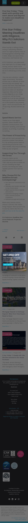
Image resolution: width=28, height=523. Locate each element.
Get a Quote (8, 264)
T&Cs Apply (5, 269)
